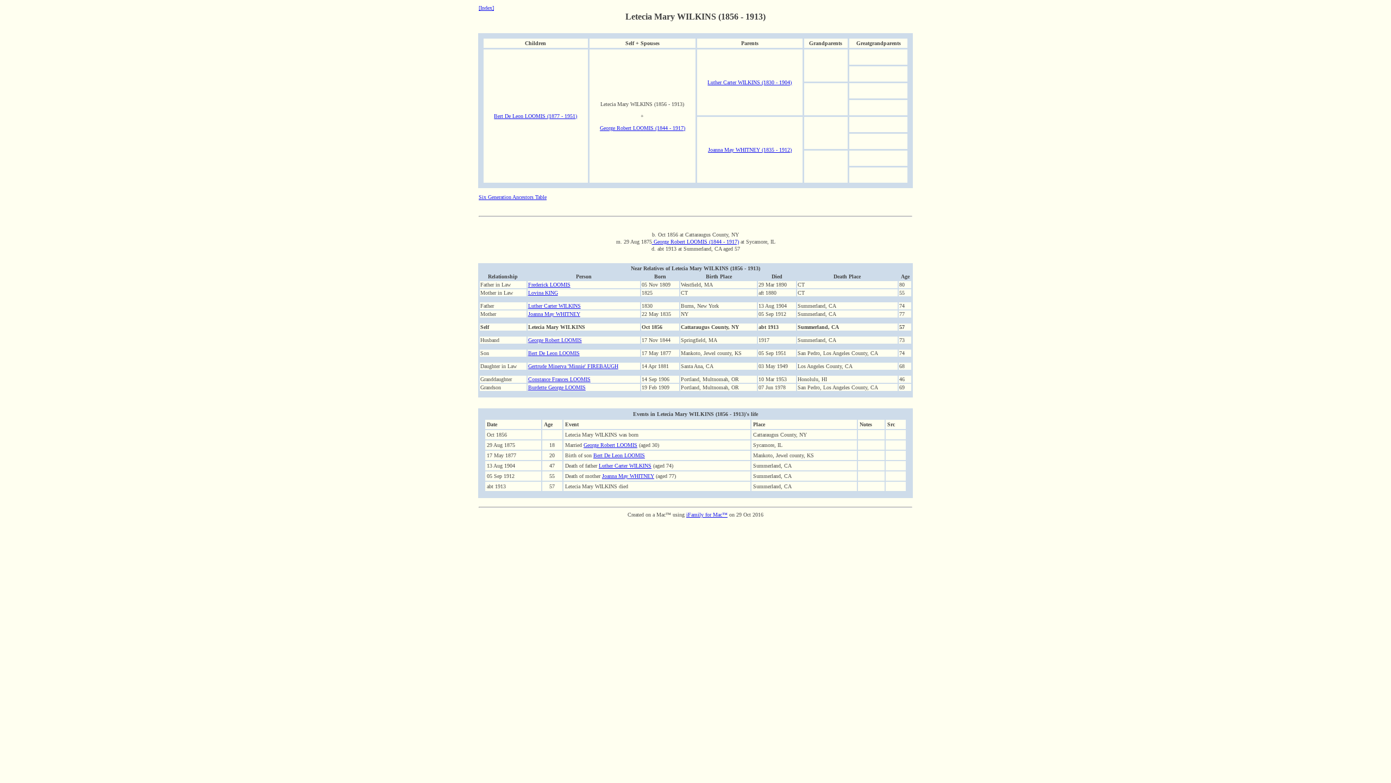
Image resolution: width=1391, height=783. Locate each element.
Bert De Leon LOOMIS (554, 353)
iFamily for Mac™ (707, 515)
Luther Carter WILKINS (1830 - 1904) (749, 82)
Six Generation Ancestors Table (513, 197)
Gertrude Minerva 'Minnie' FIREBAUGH (573, 366)
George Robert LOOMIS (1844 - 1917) (642, 128)
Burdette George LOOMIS (557, 387)
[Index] (486, 8)
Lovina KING (543, 293)
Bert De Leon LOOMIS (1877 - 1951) (535, 116)
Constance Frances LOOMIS (559, 379)
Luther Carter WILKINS (554, 306)
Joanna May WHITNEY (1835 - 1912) (750, 150)
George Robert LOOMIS (555, 340)
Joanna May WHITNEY (554, 314)
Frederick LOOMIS (549, 285)
